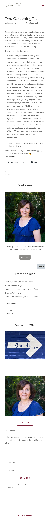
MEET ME (25, 257)
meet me (25, 422)
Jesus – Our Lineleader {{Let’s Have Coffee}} (22, 297)
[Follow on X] (12, 450)
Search (41, 266)
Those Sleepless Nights (14, 285)
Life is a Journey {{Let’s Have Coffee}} (19, 282)
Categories (9, 310)
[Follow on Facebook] (7, 450)
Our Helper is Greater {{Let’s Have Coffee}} (21, 289)
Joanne (10, 23)
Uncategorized (32, 23)
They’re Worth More (13, 293)
